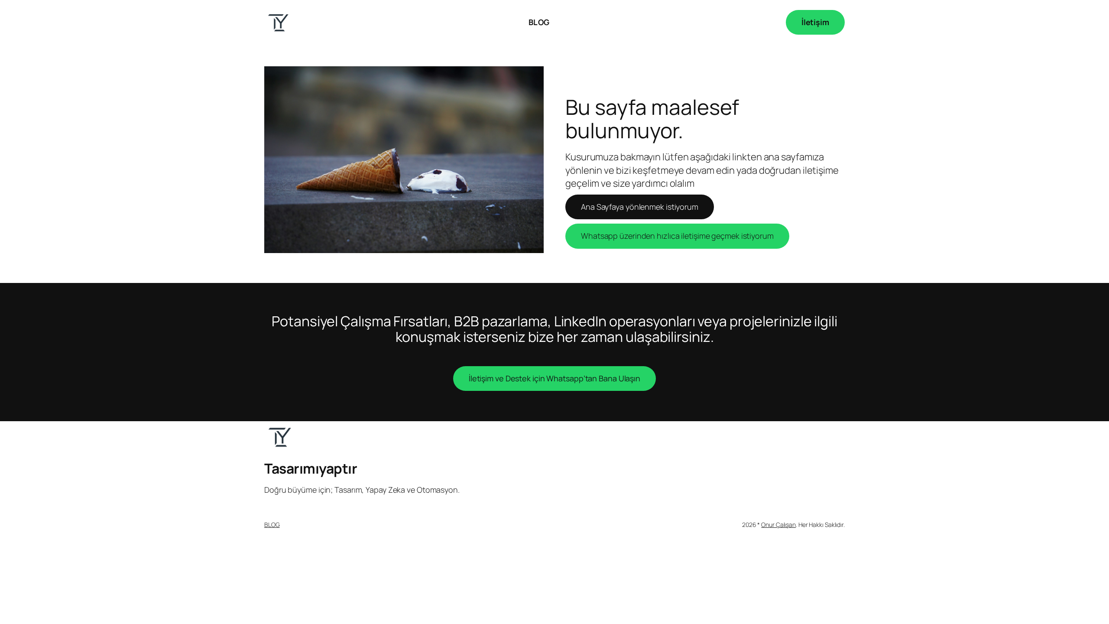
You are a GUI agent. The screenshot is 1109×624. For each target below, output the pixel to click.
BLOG (272, 524)
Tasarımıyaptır (310, 468)
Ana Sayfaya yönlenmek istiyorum (639, 207)
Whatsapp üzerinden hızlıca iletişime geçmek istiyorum (677, 236)
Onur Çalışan (778, 524)
